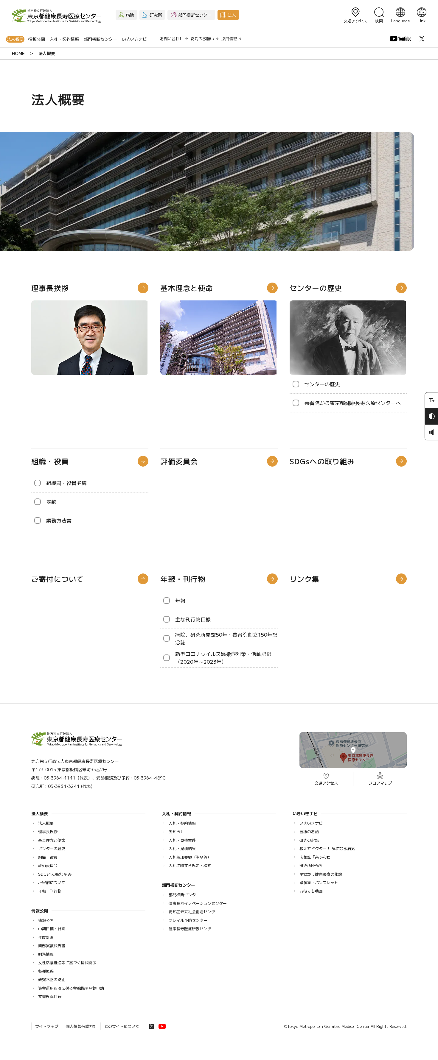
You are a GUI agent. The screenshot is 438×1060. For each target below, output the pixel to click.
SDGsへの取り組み (322, 461)
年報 (180, 600)
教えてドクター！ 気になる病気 (327, 848)
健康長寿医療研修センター (192, 928)
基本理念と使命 (186, 288)
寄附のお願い (202, 38)
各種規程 (46, 971)
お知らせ (176, 831)
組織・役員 (50, 461)
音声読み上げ (431, 432)
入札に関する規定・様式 (190, 865)
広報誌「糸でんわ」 (316, 857)
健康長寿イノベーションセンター (198, 903)
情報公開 (36, 39)
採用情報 (229, 38)
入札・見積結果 (182, 848)
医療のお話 (309, 831)
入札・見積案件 (182, 840)
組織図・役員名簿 (66, 483)
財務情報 (46, 954)
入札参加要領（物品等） (190, 857)
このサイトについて (121, 1026)
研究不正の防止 (51, 979)
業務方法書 (59, 520)
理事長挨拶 (50, 288)
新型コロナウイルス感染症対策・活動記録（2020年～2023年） (223, 657)
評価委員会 (179, 461)
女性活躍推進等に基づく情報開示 (67, 962)
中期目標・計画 (51, 928)
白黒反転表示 (431, 416)
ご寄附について (51, 882)
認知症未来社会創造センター (194, 911)
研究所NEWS (310, 865)
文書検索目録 (49, 996)
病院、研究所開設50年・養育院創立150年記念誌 (226, 638)
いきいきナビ (134, 39)
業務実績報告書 (51, 945)
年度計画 (46, 937)
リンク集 (305, 578)
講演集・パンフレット (318, 882)
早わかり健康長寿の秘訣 (320, 874)
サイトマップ (46, 1026)
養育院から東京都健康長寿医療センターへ (353, 402)
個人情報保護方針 (81, 1026)
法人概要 (15, 39)
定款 (51, 501)
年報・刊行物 (182, 578)
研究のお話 (309, 840)
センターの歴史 (316, 288)
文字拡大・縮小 (431, 400)
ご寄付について (57, 578)
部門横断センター (100, 39)
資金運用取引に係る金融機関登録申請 (71, 988)
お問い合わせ (171, 38)
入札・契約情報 (64, 39)
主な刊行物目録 (193, 619)
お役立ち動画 (311, 891)
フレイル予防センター (188, 920)
